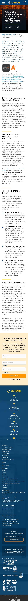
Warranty (4, 474)
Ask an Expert (6, 490)
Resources (8, 34)
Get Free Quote (14, 376)
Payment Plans (5, 477)
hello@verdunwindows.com (14, 440)
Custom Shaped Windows (8, 459)
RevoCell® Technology (7, 447)
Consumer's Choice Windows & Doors (10, 523)
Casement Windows (6, 449)
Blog (14, 34)
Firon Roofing (5, 485)
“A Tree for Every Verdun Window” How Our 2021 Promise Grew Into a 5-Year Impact (13, 501)
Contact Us (4, 487)
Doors (4, 462)
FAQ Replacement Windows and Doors (11, 483)
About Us (4, 470)
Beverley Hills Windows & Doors (9, 521)
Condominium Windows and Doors (10, 479)
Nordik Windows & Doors (8, 517)
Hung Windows (5, 455)
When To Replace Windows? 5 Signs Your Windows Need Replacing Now (13, 493)
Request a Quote (14, 539)
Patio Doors (5, 465)
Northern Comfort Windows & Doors (10, 519)
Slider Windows (5, 453)
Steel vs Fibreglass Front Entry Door (10, 497)
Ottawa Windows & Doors (8, 510)
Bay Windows (5, 457)
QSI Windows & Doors (7, 525)
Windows (4, 445)
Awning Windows (6, 451)
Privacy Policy (14, 597)
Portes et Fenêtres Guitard (8, 512)
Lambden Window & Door (8, 507)
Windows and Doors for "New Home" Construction (13, 481)
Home (3, 34)
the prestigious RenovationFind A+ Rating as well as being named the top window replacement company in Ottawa (13, 78)
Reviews (4, 472)
